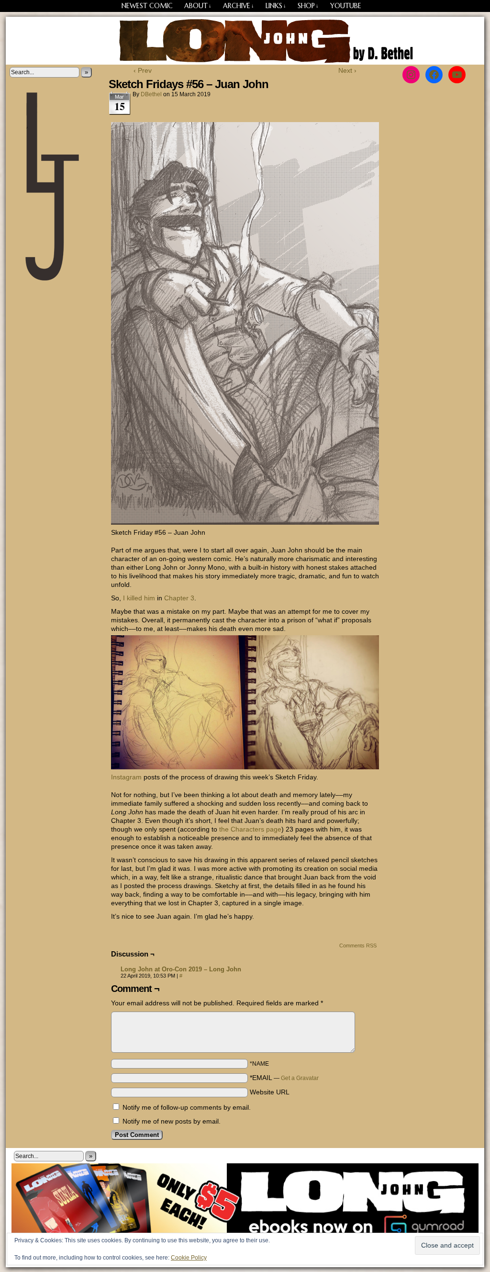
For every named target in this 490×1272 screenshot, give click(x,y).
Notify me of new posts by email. (171, 1121)
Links (276, 5)
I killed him (139, 598)
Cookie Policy (189, 1257)
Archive (238, 5)
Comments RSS (358, 945)
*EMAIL (284, 1077)
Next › (347, 70)
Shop (308, 5)
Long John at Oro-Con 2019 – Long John (181, 969)
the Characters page (250, 829)
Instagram (126, 777)
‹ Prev (143, 70)
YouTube (345, 5)
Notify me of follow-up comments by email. (186, 1107)
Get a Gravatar (300, 1078)
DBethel (151, 94)
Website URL (270, 1092)
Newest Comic (147, 5)
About (198, 5)
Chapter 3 (179, 598)
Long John (245, 41)
